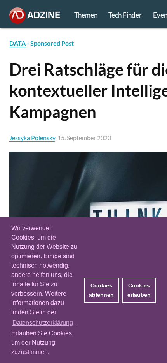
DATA (17, 43)
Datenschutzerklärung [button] (42, 322)
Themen (85, 15)
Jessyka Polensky (32, 137)
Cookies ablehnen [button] (101, 290)
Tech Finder (125, 15)
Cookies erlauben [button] (139, 290)
